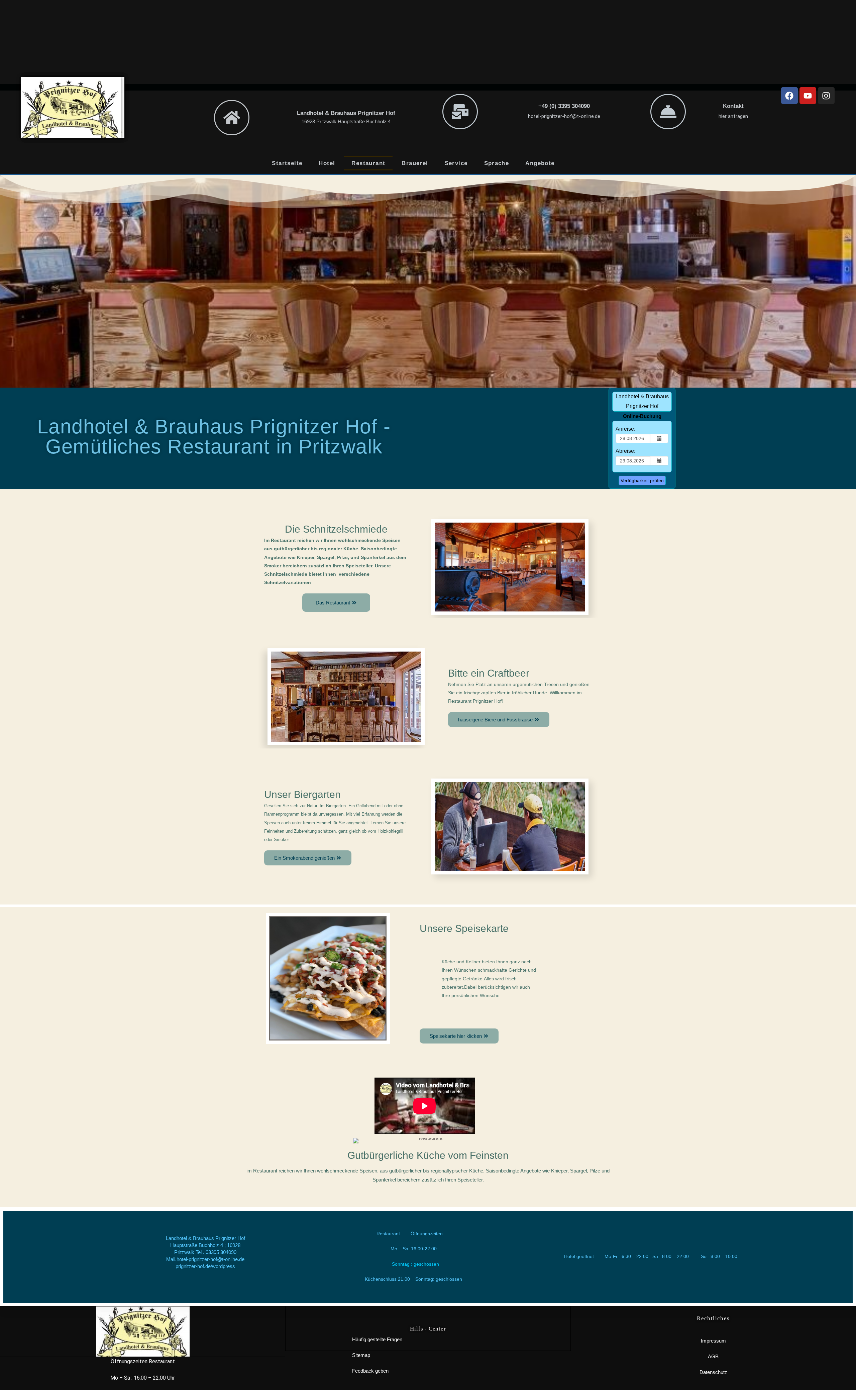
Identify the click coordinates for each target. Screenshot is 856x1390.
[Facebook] (789, 95)
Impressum (713, 1341)
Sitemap (361, 1355)
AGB (713, 1356)
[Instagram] (826, 95)
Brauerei (415, 163)
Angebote (539, 163)
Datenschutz (713, 1372)
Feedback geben (370, 1371)
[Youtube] (807, 95)
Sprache (496, 163)
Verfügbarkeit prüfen (642, 480)
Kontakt (733, 106)
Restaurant (368, 163)
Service (456, 163)
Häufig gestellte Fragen (377, 1339)
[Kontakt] (668, 111)
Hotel (327, 163)
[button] (336, 602)
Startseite (287, 163)
